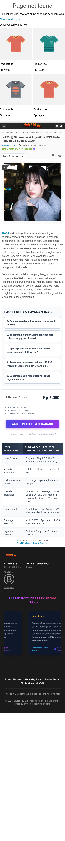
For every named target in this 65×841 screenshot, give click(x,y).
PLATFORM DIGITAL (10, 132)
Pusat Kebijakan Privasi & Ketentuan (32, 543)
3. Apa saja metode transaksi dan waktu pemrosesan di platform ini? (28, 350)
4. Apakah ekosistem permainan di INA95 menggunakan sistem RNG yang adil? (29, 363)
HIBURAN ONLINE (31, 132)
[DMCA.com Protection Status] (4, 165)
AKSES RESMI (49, 132)
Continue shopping (10, 19)
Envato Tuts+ (52, 679)
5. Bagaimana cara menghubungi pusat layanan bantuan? (28, 377)
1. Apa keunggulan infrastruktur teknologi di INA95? (31, 322)
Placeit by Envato (34, 679)
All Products (27, 682)
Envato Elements (14, 679)
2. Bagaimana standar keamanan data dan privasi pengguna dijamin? (30, 336)
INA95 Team (8, 145)
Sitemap (40, 682)
